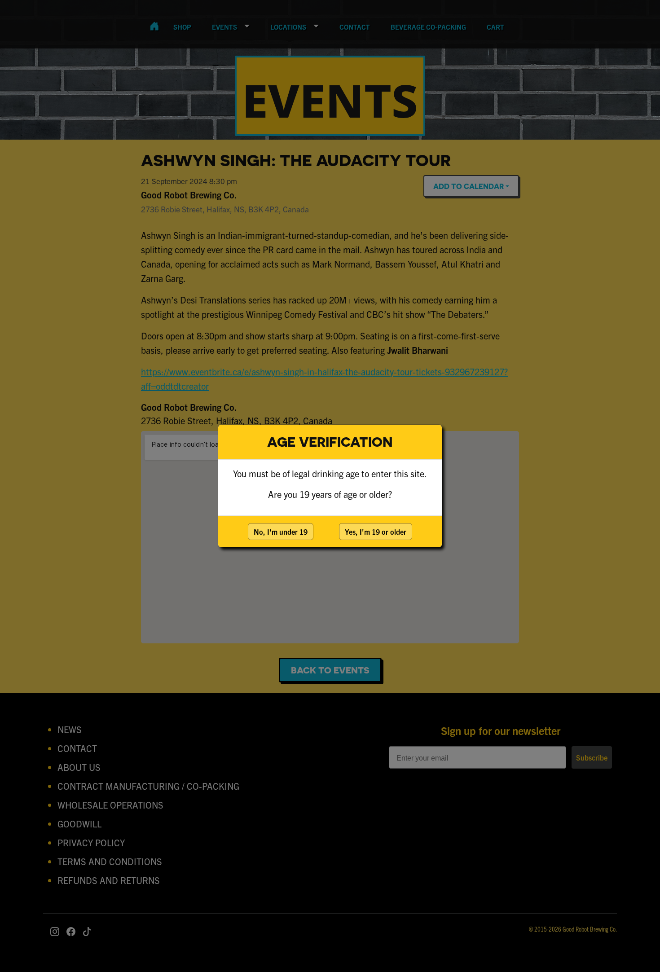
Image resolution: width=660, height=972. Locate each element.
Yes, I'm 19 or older (375, 531)
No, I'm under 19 (281, 531)
